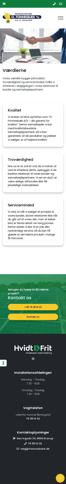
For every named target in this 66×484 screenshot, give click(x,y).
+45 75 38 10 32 (33, 307)
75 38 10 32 (33, 418)
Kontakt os (33, 316)
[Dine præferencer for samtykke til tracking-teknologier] (3, 363)
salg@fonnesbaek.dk (34, 449)
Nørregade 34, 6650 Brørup (35, 438)
